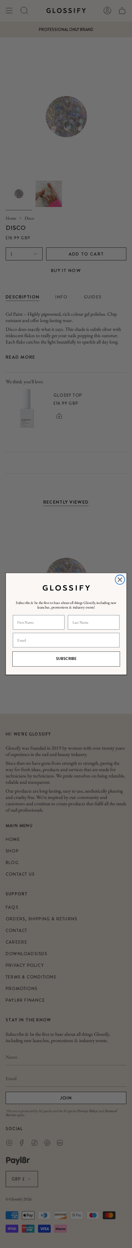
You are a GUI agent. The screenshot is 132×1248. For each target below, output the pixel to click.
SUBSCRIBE (66, 659)
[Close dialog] (120, 580)
